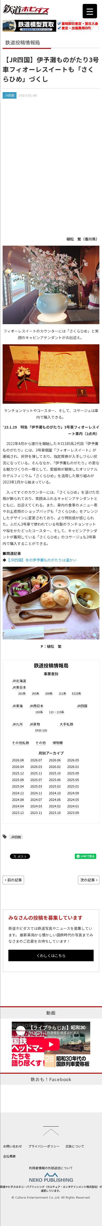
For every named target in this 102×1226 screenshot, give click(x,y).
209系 (49, 693)
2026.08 (18, 759)
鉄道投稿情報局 (51, 665)
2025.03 (36, 786)
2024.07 (36, 799)
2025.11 (36, 773)
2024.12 (18, 792)
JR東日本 (19, 687)
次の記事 (87, 879)
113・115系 (56, 712)
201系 (22, 693)
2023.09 (73, 812)
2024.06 (55, 799)
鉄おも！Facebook (51, 1079)
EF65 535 (41, 730)
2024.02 (55, 805)
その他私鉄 (20, 742)
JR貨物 (34, 724)
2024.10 (55, 792)
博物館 (58, 742)
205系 (35, 693)
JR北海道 (19, 680)
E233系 (76, 693)
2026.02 (55, 766)
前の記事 (14, 879)
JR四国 (9, 95)
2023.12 (18, 812)
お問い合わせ (12, 1146)
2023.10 (55, 812)
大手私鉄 (66, 724)
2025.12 (18, 773)
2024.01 (73, 805)
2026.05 (73, 759)
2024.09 (73, 792)
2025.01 (73, 786)
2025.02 (55, 786)
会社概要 (9, 1156)
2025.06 (55, 779)
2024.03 (36, 805)
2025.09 (73, 773)
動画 (51, 1013)
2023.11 (36, 812)
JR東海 (17, 705)
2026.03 (36, 766)
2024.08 (18, 799)
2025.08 (18, 779)
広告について (75, 1146)
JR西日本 (36, 705)
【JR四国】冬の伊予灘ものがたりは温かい (41, 560)
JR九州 (17, 724)
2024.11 (36, 792)
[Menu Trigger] (90, 11)
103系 (39, 712)
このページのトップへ (51, 1131)
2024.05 (73, 799)
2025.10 (55, 773)
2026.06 (55, 759)
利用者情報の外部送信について (51, 1168)
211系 (62, 693)
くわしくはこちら (51, 955)
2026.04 (18, 766)
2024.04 (18, 805)
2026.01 (73, 766)
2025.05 (73, 779)
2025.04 (18, 786)
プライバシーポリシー (44, 1146)
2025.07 (36, 779)
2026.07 (36, 759)
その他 (41, 742)
